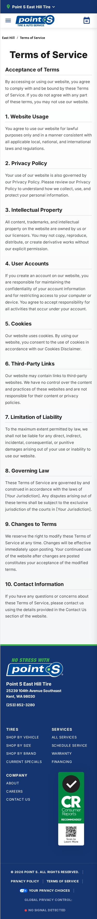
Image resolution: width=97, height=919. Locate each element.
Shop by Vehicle (22, 737)
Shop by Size (18, 745)
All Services (64, 737)
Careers (14, 791)
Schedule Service (69, 745)
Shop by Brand (21, 753)
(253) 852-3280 (20, 705)
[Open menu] (8, 20)
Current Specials (24, 762)
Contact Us (18, 799)
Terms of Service (63, 881)
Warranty (62, 753)
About (12, 783)
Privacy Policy (25, 881)
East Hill (8, 38)
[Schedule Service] (86, 20)
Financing (62, 762)
